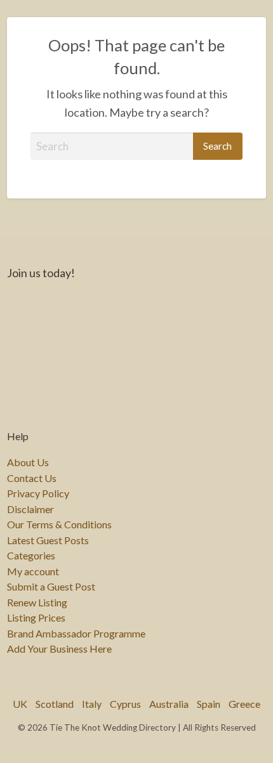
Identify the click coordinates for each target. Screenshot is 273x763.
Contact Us (32, 478)
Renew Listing (37, 602)
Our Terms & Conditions (59, 524)
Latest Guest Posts (48, 540)
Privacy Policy (38, 493)
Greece (244, 704)
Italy (92, 704)
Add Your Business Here (59, 649)
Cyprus (125, 704)
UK (20, 704)
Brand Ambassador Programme (76, 634)
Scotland (55, 704)
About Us (28, 462)
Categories (31, 556)
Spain (208, 704)
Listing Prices (36, 618)
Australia (169, 704)
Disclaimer (30, 509)
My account (33, 571)
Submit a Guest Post (51, 587)
